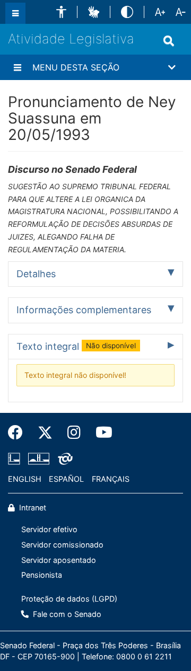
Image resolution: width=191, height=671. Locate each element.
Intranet (31, 507)
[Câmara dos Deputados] (16, 458)
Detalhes (36, 273)
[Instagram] (74, 432)
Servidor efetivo (49, 529)
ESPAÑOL (66, 478)
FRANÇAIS (110, 478)
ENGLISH (24, 478)
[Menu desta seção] (17, 67)
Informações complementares (83, 309)
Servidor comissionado (62, 544)
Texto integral (76, 346)
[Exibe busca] (168, 41)
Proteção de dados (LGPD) (69, 598)
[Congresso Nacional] (39, 458)
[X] (45, 432)
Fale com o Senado (66, 614)
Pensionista (41, 574)
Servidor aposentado (58, 559)
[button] (61, 12)
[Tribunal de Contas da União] (63, 458)
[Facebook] (19, 432)
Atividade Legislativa (71, 39)
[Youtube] (100, 432)
